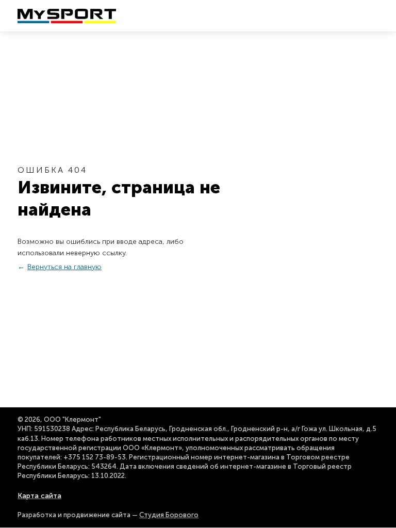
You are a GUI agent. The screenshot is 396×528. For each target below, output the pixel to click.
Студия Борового (169, 515)
